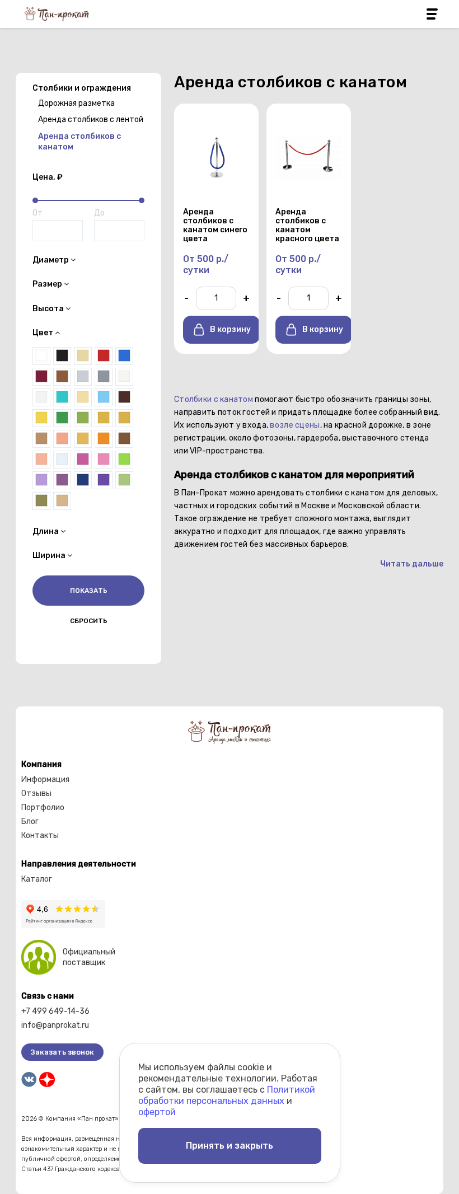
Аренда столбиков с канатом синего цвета (215, 226)
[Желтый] (41, 418)
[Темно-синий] (83, 480)
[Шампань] (83, 356)
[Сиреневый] (41, 480)
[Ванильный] (83, 397)
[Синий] (124, 356)
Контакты (40, 835)
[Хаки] (41, 501)
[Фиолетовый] (104, 480)
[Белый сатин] (41, 397)
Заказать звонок (62, 1052)
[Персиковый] (41, 460)
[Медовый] (83, 439)
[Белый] (41, 356)
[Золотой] (124, 418)
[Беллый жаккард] (124, 377)
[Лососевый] (62, 439)
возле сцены (295, 425)
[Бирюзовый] (62, 397)
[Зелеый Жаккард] (83, 418)
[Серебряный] (83, 377)
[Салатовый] (124, 460)
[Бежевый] (62, 501)
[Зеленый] (62, 418)
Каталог (36, 879)
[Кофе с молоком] (41, 439)
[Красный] (104, 356)
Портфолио (42, 807)
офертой (157, 1112)
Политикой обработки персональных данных (226, 1095)
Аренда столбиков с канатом (79, 142)
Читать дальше (411, 564)
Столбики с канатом (213, 399)
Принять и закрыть (229, 1145)
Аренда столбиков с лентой (90, 119)
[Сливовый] (62, 480)
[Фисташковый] (124, 480)
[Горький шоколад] (124, 397)
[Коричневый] (62, 377)
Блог (30, 821)
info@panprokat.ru (55, 1025)
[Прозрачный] (62, 460)
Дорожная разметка (76, 103)
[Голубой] (104, 397)
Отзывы (36, 793)
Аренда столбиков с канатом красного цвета (307, 226)
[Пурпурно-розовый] (83, 460)
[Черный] (62, 356)
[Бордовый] (41, 377)
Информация (45, 779)
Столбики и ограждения (81, 88)
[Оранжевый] (104, 439)
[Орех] (124, 439)
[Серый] (104, 377)
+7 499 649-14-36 (55, 1011)
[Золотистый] (104, 418)
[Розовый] (104, 460)
